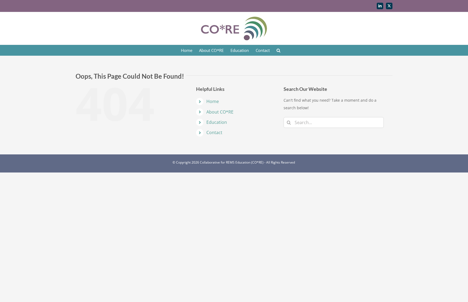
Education (216, 122)
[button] (278, 50)
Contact (214, 132)
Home (212, 101)
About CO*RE (219, 112)
